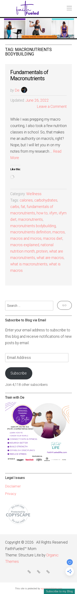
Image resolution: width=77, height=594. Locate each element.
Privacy (10, 494)
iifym (53, 213)
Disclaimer (13, 486)
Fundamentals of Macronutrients (29, 75)
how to (42, 213)
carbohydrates (45, 200)
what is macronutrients (28, 264)
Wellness (33, 194)
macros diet (52, 238)
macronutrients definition (30, 232)
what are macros (50, 258)
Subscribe (18, 373)
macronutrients (30, 219)
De (17, 90)
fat (23, 207)
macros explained (24, 245)
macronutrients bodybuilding (33, 226)
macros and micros (25, 238)
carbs (14, 207)
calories (26, 200)
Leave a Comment (52, 106)
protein (42, 251)
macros (58, 232)
